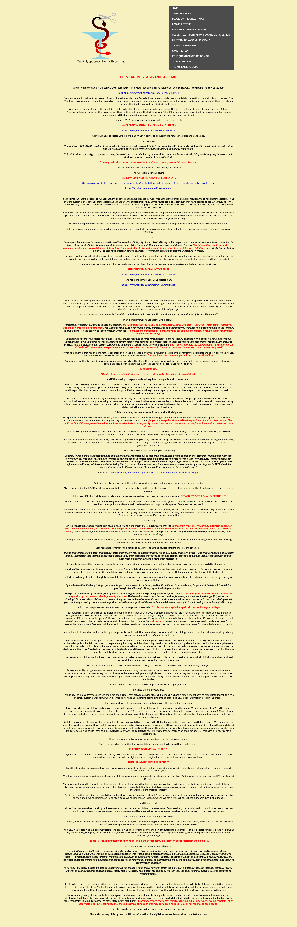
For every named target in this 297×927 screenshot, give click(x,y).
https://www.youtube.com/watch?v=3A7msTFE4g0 (148, 285)
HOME (175, 8)
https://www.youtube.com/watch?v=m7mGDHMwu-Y (150, 93)
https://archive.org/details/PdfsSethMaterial (148, 188)
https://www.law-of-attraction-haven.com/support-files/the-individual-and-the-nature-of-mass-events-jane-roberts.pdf (144, 183)
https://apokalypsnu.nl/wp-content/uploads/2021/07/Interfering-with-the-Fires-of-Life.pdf (150, 473)
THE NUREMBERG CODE (185, 67)
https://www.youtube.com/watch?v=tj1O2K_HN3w (148, 275)
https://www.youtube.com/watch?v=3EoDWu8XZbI (148, 131)
